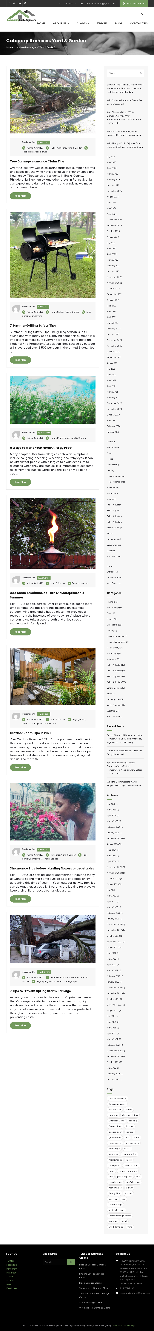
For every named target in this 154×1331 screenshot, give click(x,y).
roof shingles (115, 1187)
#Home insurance (117, 1098)
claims (31, 151)
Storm (109, 533)
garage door (115, 1132)
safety (33, 315)
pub (111, 1176)
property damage (128, 1171)
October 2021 (113, 351)
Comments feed (114, 577)
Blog (118, 23)
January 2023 (113, 271)
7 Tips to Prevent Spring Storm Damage (40, 991)
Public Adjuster (114, 505)
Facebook (11, 1264)
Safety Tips (114, 1193)
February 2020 (113, 426)
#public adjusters (117, 1104)
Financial (111, 441)
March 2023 (112, 260)
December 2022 (114, 277)
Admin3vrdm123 (35, 147)
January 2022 (113, 334)
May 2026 (111, 162)
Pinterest (11, 1272)
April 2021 (112, 386)
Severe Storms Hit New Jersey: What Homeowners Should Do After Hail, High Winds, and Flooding (125, 88)
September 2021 (115, 357)
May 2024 (111, 208)
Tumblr (10, 1276)
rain (138, 1176)
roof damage (133, 1182)
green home (115, 1137)
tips (75, 981)
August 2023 (113, 237)
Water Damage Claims (90, 1302)
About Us (59, 23)
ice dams (113, 1154)
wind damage (116, 1226)
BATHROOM (115, 1109)
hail (127, 1137)
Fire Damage (113, 447)
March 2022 (112, 323)
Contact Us (139, 23)
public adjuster (124, 1176)
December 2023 (114, 219)
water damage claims (120, 1215)
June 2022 (111, 306)
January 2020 (113, 432)
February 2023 (113, 265)
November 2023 (114, 225)
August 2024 (113, 197)
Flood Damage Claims (90, 1282)
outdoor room (29, 723)
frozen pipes (115, 1126)
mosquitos (83, 583)
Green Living (113, 464)
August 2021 (113, 363)
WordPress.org (114, 583)
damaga (113, 1115)
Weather (75, 977)
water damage (116, 1210)
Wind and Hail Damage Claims (94, 1307)
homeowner (115, 1143)
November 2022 (114, 283)
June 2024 (111, 202)
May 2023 (111, 248)
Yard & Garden (74, 147)
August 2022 (113, 300)
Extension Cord (116, 1120)
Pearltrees (11, 1288)
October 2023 (113, 231)
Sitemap (131, 1325)
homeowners (36, 858)
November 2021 (114, 346)
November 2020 (114, 409)
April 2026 (112, 168)
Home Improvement (116, 476)
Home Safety (57, 312)
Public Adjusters (114, 510)
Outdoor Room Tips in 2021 (30, 733)
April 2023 (112, 254)
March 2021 (112, 392)
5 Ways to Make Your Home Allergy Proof (41, 448)
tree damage (42, 151)
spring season (49, 981)
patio (40, 723)
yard (39, 315)
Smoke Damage (114, 527)
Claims (82, 23)
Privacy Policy (119, 1325)
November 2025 (114, 191)
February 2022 (113, 328)
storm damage (64, 981)
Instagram (11, 1268)
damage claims (130, 1115)
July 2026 (111, 156)
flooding (133, 1120)
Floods (110, 459)
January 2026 (113, 185)
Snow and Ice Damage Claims (94, 1288)
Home (41, 23)
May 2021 (111, 380)
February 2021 (113, 397)
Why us (102, 23)
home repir (114, 1148)
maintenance (115, 1159)
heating (110, 470)
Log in (109, 566)
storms (128, 1193)
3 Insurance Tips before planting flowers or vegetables (52, 868)
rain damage (115, 1182)
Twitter (10, 1260)
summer (48, 723)
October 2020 (113, 415)
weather (113, 1221)
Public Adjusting (58, 147)
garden (25, 315)
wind (124, 1221)
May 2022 (111, 311)
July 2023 (111, 242)
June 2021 (111, 374)
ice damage (112, 493)
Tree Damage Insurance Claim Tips (37, 161)
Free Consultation (135, 3)
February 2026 (113, 179)
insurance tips (51, 858)
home (136, 1137)
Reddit (9, 1284)
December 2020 (114, 403)
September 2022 (115, 294)
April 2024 (112, 214)
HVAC (127, 1148)
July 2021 (111, 369)
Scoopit (10, 1280)
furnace (130, 1126)
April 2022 (112, 317)
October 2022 (113, 288)
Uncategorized (114, 539)
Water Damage (114, 545)
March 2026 (112, 174)
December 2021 (114, 340)
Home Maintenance (60, 438)
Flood (109, 453)
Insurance (55, 854)
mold (129, 1159)
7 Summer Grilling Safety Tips (33, 325)
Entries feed (112, 572)
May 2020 (111, 420)
